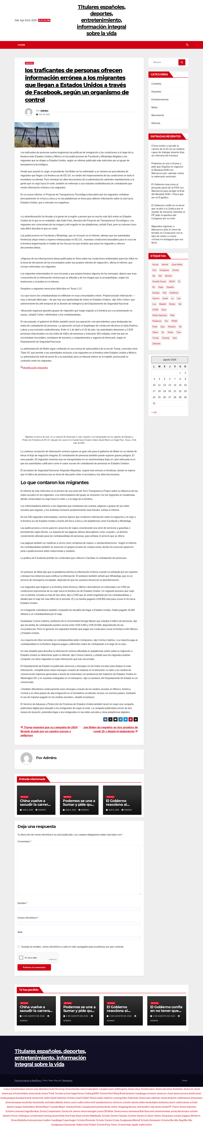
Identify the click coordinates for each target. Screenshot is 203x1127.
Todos (170, 332)
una (175, 338)
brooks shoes (80, 1089)
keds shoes (42, 1093)
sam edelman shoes (156, 1098)
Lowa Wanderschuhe (44, 1089)
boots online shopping (116, 1107)
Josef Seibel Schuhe (94, 1124)
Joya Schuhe (142, 1089)
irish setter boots (47, 1098)
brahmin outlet (175, 1098)
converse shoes (155, 1093)
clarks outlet (103, 1098)
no (180, 304)
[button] (187, 45)
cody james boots (159, 1107)
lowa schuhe (174, 1116)
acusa (155, 264)
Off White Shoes (112, 1111)
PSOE (174, 321)
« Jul (153, 412)
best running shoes (49, 1116)
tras (179, 332)
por (166, 321)
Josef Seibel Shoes (86, 1098)
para (164, 309)
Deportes (156, 91)
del (160, 276)
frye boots (34, 1102)
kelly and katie (47, 1102)
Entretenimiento (160, 99)
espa (160, 287)
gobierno (174, 293)
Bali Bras (144, 1111)
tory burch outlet (173, 1102)
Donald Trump (159, 281)
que (163, 326)
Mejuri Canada (50, 1107)
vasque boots (22, 1107)
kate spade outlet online (139, 1124)
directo (168, 276)
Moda (154, 107)
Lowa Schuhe (11, 1089)
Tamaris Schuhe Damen (131, 1116)
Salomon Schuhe (66, 1098)
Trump (155, 338)
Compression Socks (57, 1111)
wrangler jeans (95, 1111)
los (154, 304)
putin (154, 326)
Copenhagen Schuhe (74, 1120)
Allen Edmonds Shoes (134, 1098)
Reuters (172, 326)
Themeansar (67, 1080)
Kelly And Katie (67, 1116)
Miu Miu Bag (176, 1120)
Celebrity (156, 84)
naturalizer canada (97, 1089)
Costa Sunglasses (122, 1120)
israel (165, 298)
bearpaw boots (20, 1102)
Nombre (22, 903)
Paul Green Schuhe (115, 1124)
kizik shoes (32, 1098)
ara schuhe (15, 1093)
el (179, 281)
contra (175, 270)
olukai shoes (25, 1089)
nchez (172, 304)
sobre (155, 332)
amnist (165, 264)
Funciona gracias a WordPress (28, 1080)
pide (172, 315)
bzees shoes (190, 1098)
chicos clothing (18, 1116)
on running (115, 1098)
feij (164, 293)
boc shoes (184, 1089)
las (178, 298)
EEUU (172, 281)
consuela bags (22, 1111)
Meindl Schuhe (141, 1120)
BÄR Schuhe (101, 1093)
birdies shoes (28, 1093)
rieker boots (145, 1102)
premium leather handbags (48, 1120)
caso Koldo (176, 264)
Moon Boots (35, 1107)
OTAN (155, 309)
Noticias (29, 63)
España (170, 287)
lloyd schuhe (82, 1116)
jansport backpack (16, 1098)
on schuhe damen (129, 1102)
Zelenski (156, 343)
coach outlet (113, 1089)
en (153, 287)
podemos (156, 321)
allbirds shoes (62, 1102)
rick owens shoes (78, 1111)
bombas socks (169, 1111)
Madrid (162, 304)
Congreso (164, 270)
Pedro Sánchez (159, 315)
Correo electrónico (28, 917)
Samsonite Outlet (73, 1124)
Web (20, 932)
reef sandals (97, 1102)
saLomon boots (170, 1089)
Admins (44, 110)
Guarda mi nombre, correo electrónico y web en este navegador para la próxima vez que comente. (72, 946)
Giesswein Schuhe (159, 1120)
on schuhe (32, 1116)
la (172, 298)
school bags (70, 1093)
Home (21, 45)
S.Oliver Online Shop (156, 1116)
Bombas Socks (38, 1111)
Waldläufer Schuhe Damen (104, 1116)
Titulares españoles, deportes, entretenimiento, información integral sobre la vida (101, 20)
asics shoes (155, 1089)
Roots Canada (82, 1107)
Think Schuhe (55, 1093)
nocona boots (187, 1093)
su (163, 332)
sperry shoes (127, 1089)
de (153, 276)
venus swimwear (130, 1111)
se (180, 326)
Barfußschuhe (25, 1120)
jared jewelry (97, 1107)
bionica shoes (111, 1102)
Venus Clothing (85, 1093)
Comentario (24, 841)
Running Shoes (63, 1089)
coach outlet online (80, 1102)
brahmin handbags (136, 1093)
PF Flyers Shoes (177, 1107)
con (154, 270)
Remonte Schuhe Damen (99, 1120)
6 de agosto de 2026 (34, 1016)
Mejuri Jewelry (66, 1107)
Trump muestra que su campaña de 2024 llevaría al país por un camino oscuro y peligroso (49, 731)
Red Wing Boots (117, 1093)
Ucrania (165, 338)
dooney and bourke (139, 1107)
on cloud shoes (172, 1093)
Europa (155, 293)
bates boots (158, 1102)
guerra (155, 298)
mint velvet (155, 1111)
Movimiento (157, 115)
